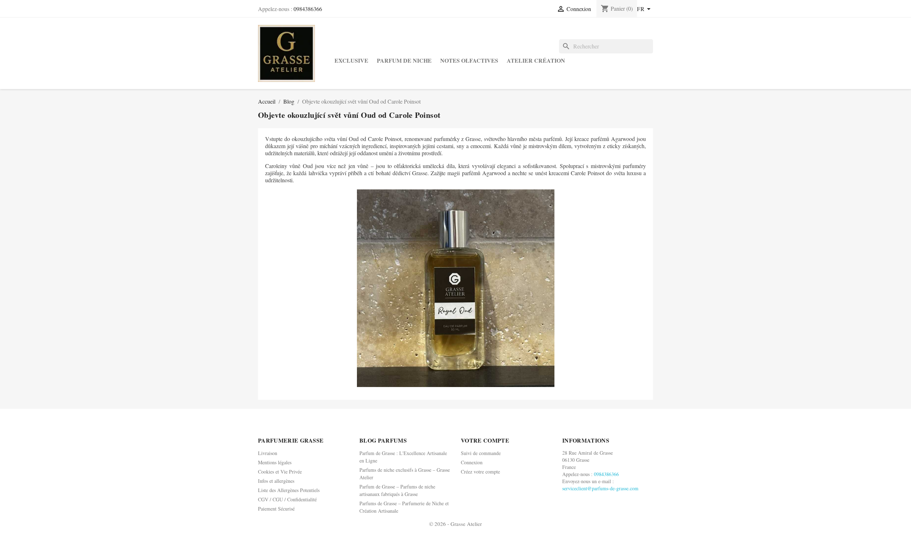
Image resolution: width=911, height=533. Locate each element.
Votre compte (485, 440)
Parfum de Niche (404, 60)
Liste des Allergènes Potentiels (289, 490)
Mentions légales (274, 462)
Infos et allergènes (276, 480)
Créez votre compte (480, 471)
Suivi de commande (481, 453)
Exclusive (351, 60)
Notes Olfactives (469, 60)
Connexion (472, 462)
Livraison (267, 453)
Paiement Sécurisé (276, 508)
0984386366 (308, 8)
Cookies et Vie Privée (280, 471)
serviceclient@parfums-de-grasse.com (600, 488)
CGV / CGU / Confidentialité (287, 499)
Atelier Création (536, 60)
